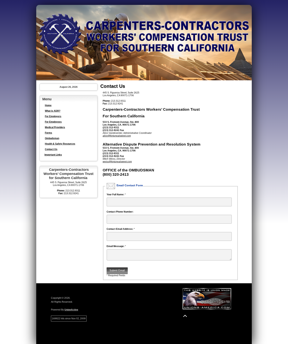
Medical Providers (55, 127)
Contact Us (51, 149)
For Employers (53, 116)
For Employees (53, 121)
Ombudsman (52, 138)
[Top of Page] (185, 315)
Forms (48, 132)
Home (48, 105)
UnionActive (71, 309)
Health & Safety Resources (60, 143)
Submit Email (117, 270)
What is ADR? (52, 111)
